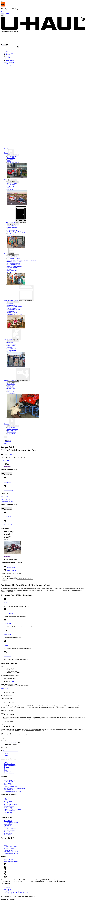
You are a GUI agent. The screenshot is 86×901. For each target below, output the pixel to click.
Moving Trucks (8, 474)
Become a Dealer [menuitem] (8, 53)
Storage (11, 253)
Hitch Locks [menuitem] (10, 391)
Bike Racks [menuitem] (10, 387)
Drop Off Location (9, 578)
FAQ (5, 770)
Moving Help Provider (10, 848)
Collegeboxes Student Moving (12, 809)
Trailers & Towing (8, 490)
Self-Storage (7, 603)
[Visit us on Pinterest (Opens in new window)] (5, 870)
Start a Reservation (12, 183)
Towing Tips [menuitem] (10, 186)
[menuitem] (46, 183)
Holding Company (11, 822)
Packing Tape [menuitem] (11, 311)
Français (6, 753)
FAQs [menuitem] (9, 161)
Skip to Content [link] (5, 13)
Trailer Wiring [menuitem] (11, 393)
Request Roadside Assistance (10, 751)
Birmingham (7, 441)
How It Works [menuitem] (11, 345)
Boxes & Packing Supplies (26, 300)
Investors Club (10, 828)
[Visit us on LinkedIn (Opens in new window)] (5, 872)
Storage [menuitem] (6, 253)
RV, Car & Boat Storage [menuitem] (13, 263)
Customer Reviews (9, 773)
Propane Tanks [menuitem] (11, 433)
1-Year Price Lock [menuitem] (9, 50)
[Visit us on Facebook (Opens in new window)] (5, 865)
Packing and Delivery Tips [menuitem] (16, 232)
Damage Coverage (9, 806)
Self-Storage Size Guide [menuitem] (13, 264)
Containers (20, 222)
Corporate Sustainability (10, 825)
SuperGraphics (8, 833)
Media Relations (8, 831)
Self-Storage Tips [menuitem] (12, 270)
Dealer (6, 845)
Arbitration (7, 886)
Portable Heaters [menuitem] (11, 432)
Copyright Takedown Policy (11, 890)
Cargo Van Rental (9, 781)
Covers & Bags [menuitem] (11, 308)
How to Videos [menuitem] (11, 158)
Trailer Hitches (7, 634)
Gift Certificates (8, 812)
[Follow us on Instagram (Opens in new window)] (5, 867)
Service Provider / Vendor (11, 851)
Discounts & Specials (9, 813)
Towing (6, 179)
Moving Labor (16, 339)
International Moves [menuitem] (12, 230)
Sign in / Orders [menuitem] (9, 60)
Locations (9, 894)
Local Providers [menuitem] (11, 344)
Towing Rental (8, 784)
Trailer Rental (7, 783)
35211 (5, 443)
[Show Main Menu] (2, 15)
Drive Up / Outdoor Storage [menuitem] (14, 266)
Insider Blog (9, 830)
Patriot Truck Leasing (9, 810)
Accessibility (7, 771)
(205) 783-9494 (5, 460)
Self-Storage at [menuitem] (13, 258)
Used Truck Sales (8, 803)
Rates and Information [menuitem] (13, 225)
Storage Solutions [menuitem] (12, 312)
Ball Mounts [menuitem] (10, 385)
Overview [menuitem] (10, 342)
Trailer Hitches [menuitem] (11, 384)
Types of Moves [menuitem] (11, 348)
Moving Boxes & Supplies (11, 804)
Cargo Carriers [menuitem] (11, 388)
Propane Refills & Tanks (10, 807)
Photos (7, 466)
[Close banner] (2, 1)
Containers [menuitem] (9, 222)
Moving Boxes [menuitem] (11, 303)
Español (6, 755)
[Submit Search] (18, 47)
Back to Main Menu (13, 154)
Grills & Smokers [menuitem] (12, 430)
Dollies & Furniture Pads (10, 786)
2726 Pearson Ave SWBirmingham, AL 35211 (7, 500)
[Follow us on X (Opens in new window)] (5, 875)
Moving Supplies (8, 623)
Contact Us (7, 762)
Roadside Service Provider (11, 853)
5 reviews (11, 454)
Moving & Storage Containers (14, 788)
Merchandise (7, 834)
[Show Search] (4, 45)
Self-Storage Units (9, 789)
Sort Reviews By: (5, 675)
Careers (6, 827)
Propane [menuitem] (6, 424)
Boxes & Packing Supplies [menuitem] (11, 300)
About (8, 821)
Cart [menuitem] (7, 56)
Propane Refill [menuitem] (11, 427)
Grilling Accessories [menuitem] (12, 429)
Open (2, 11)
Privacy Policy (8, 887)
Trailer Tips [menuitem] (10, 159)
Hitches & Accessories (22, 380)
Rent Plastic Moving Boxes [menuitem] (14, 314)
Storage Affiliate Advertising (11, 861)
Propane (11, 424)
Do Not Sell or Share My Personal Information (16, 892)
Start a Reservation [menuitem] (12, 156)
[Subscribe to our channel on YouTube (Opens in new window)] (5, 877)
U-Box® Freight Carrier (10, 846)
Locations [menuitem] (8, 54)
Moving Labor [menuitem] (8, 339)
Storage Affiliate (8, 859)
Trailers (11, 153)
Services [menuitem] (9, 347)
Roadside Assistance (9, 764)
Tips (5, 768)
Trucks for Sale (7, 656)
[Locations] (7, 45)
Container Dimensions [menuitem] (13, 235)
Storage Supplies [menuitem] (11, 272)
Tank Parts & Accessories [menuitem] (14, 435)
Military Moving (8, 824)
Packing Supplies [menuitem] (12, 305)
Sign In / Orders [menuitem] (8, 57)
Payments (6, 767)
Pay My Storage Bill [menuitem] (12, 267)
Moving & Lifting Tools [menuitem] (13, 309)
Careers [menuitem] (6, 51)
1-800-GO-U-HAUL (10, 742)
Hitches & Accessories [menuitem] (13, 162)
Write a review (4, 688)
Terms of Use (7, 889)
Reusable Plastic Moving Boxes (12, 791)
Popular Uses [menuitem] (10, 228)
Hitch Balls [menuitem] (10, 390)
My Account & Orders (10, 765)
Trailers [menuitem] (6, 153)
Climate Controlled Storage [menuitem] (14, 261)
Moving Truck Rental (9, 780)
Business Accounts (9, 798)
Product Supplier (8, 850)
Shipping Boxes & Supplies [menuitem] (14, 306)
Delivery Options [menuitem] (12, 227)
